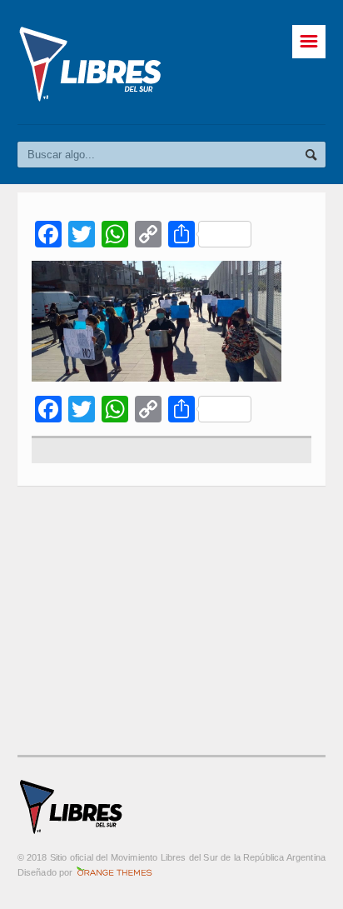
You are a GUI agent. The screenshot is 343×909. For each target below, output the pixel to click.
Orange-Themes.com (114, 872)
